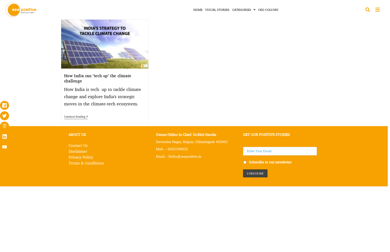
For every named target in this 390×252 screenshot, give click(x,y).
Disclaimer (78, 151)
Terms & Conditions (86, 162)
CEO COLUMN (268, 10)
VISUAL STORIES (217, 10)
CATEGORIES (241, 10)
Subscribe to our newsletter (270, 162)
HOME (197, 10)
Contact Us (78, 145)
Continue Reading (76, 116)
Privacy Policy (81, 157)
